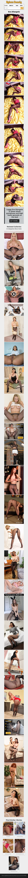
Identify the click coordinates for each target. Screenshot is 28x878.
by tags (17, 5)
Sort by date (11, 5)
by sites (21, 5)
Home (5, 5)
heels (19, 228)
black (16, 228)
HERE (24, 875)
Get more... (14, 221)
